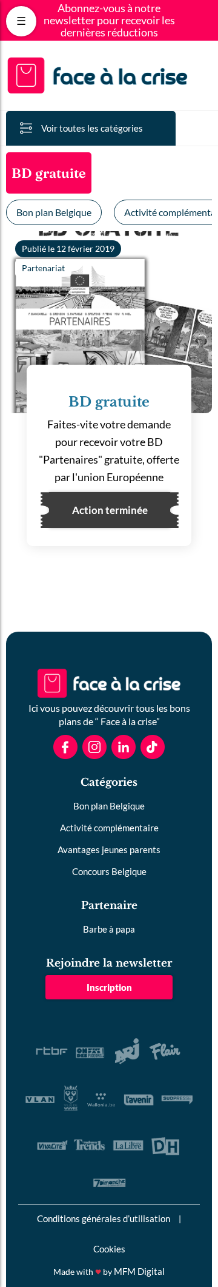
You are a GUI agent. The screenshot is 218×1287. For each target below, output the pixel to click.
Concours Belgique (109, 871)
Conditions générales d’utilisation (103, 1218)
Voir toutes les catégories (92, 128)
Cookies (109, 1248)
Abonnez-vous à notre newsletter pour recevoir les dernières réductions (109, 20)
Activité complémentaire (109, 827)
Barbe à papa (109, 929)
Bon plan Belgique (53, 212)
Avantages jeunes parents (109, 849)
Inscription (109, 987)
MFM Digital (139, 1271)
